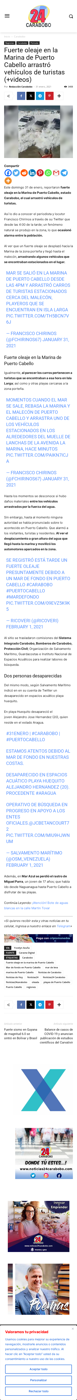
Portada (34, 42)
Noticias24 (32, 977)
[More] (59, 96)
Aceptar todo (38, 1369)
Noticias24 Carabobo (54, 977)
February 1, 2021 (24, 626)
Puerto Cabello (14, 987)
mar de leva (51, 967)
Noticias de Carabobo (49, 972)
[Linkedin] (32, 172)
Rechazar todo (38, 1391)
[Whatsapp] (48, 172)
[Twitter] (16, 172)
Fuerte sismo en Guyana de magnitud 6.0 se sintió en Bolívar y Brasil (20, 1034)
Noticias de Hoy (14, 977)
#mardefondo (22, 597)
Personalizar (38, 1380)
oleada (35, 982)
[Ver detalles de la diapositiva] (43, 1114)
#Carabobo (39, 584)
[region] (38, 1362)
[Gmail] (56, 172)
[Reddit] (24, 172)
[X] (30, 96)
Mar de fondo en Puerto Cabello (23, 967)
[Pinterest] (49, 96)
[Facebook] (21, 96)
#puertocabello (25, 590)
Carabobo (19, 36)
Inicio (7, 36)
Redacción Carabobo (20, 86)
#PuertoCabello (25, 739)
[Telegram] (40, 96)
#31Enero (17, 733)
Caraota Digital (27, 952)
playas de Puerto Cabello (57, 982)
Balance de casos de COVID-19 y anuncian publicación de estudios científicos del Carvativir (56, 1036)
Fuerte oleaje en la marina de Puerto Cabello (30, 962)
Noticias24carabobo (16, 982)
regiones (31, 987)
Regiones (9, 42)
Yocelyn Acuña (22, 947)
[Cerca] (72, 1328)
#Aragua (46, 793)
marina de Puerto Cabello (20, 972)
